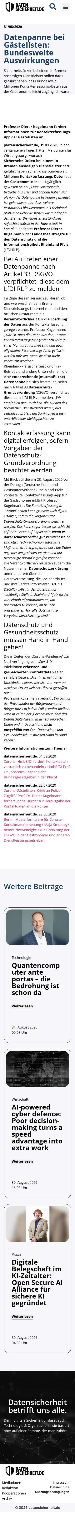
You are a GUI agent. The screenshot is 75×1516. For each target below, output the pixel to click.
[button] (66, 7)
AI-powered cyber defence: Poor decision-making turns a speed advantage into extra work (37, 1127)
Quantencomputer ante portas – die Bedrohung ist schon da (36, 979)
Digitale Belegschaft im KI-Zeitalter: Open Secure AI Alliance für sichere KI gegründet (37, 1282)
